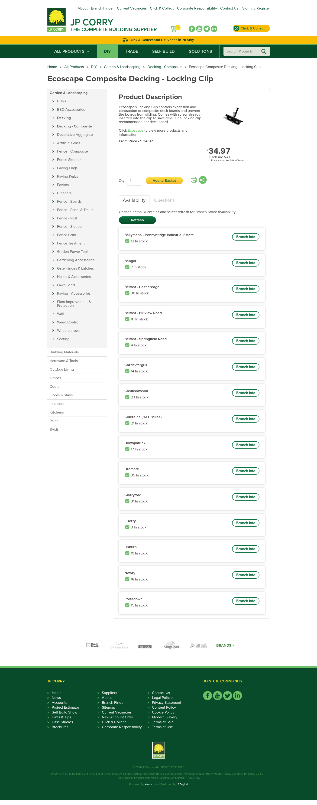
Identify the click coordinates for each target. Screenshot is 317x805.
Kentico (149, 784)
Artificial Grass (68, 143)
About (83, 8)
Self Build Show (64, 712)
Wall (60, 314)
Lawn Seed (66, 285)
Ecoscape (135, 130)
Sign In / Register (256, 8)
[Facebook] (192, 29)
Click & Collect (162, 8)
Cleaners (64, 193)
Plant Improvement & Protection (74, 303)
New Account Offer (117, 717)
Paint (54, 421)
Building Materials (64, 352)
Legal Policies (163, 697)
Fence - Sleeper (70, 226)
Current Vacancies (132, 8)
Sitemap (108, 707)
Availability (134, 200)
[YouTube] (199, 29)
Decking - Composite (165, 67)
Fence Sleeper (69, 160)
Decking (64, 118)
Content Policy (164, 707)
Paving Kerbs (67, 176)
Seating (63, 339)
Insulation (57, 403)
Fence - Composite (72, 151)
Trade (131, 51)
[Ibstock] (145, 645)
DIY (107, 51)
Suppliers (109, 693)
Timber (55, 378)
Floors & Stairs (61, 395)
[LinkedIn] (214, 29)
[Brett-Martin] (93, 645)
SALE (54, 429)
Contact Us (229, 8)
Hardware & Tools (64, 361)
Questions (164, 200)
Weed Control (68, 322)
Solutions (200, 51)
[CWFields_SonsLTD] (119, 645)
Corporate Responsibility (197, 8)
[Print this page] (194, 180)
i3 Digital (182, 784)
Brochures (60, 727)
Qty (122, 180)
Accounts (59, 702)
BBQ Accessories (71, 109)
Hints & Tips (61, 717)
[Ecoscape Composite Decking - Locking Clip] (236, 117)
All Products (69, 51)
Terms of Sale (163, 722)
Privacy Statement (166, 702)
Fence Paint (66, 235)
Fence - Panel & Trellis (75, 210)
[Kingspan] (172, 645)
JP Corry (91, 22)
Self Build (163, 51)
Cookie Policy (163, 712)
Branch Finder (102, 8)
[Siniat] (198, 645)
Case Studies (62, 722)
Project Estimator (65, 707)
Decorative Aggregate (75, 135)
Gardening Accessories (75, 260)
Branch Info (245, 237)
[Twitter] (207, 29)
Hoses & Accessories (74, 277)
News (56, 697)
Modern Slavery (164, 717)
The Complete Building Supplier (113, 29)
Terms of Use (162, 727)
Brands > (225, 645)
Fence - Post (67, 218)
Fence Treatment (71, 243)
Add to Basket (164, 180)
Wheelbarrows (68, 330)
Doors (54, 386)
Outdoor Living (62, 369)
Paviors (63, 185)
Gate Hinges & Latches (75, 268)
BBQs (61, 101)
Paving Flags (67, 168)
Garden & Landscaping (122, 67)
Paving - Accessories (74, 293)
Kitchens (57, 412)
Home (52, 67)
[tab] (134, 200)
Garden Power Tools (73, 252)
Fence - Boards (69, 201)
